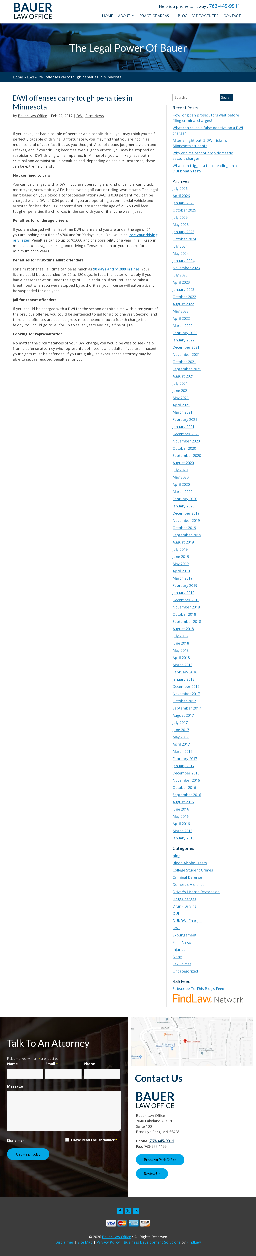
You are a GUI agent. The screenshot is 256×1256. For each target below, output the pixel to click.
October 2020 (184, 448)
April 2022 (181, 318)
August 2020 (183, 462)
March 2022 (182, 325)
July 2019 (180, 549)
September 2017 (187, 708)
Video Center (205, 15)
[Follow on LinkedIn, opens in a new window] (136, 1211)
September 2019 (187, 534)
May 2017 (181, 737)
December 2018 (186, 599)
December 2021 (186, 347)
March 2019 (182, 578)
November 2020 (186, 441)
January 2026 (183, 202)
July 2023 (180, 275)
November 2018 (186, 607)
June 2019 (181, 556)
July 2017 (180, 722)
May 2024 (181, 253)
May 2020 (181, 477)
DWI (79, 115)
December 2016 (186, 773)
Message (15, 1086)
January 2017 (183, 765)
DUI (176, 913)
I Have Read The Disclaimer (94, 1140)
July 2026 (180, 188)
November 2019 (186, 520)
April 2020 (181, 484)
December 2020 (186, 433)
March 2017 (182, 751)
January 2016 (183, 838)
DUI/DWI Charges (187, 920)
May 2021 (181, 397)
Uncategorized (185, 971)
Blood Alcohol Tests (190, 862)
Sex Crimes (182, 963)
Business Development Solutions (152, 1242)
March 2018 (182, 664)
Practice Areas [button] (154, 15)
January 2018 (183, 679)
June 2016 (181, 809)
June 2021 (181, 390)
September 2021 (187, 368)
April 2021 (181, 405)
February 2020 (185, 498)
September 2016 (187, 794)
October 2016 (184, 787)
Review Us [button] (152, 1173)
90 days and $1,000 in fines (116, 269)
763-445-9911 (224, 5)
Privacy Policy (108, 1242)
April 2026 (181, 195)
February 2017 (185, 758)
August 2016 (183, 802)
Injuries (179, 949)
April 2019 (181, 571)
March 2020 (182, 491)
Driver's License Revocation (196, 891)
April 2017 (181, 744)
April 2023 (181, 282)
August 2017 (183, 715)
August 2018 (183, 628)
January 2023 (183, 289)
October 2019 (184, 527)
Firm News (94, 115)
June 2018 (181, 643)
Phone (89, 1063)
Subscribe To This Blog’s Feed (198, 988)
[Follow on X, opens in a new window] (128, 1211)
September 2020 (187, 455)
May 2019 (181, 563)
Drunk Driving (185, 906)
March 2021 (182, 412)
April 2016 (181, 823)
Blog (182, 15)
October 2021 (184, 361)
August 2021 (183, 376)
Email (51, 1063)
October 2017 (184, 700)
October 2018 (184, 614)
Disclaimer (15, 1140)
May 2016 (181, 816)
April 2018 (181, 657)
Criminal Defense (187, 877)
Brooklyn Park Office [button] (160, 1159)
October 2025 (184, 210)
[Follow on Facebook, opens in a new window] (120, 1211)
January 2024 (183, 260)
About (124, 15)
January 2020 (183, 506)
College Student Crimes (193, 870)
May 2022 (181, 311)
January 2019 (183, 592)
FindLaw (194, 1242)
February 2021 (185, 419)
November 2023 (186, 267)
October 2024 (184, 239)
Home (107, 15)
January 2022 (183, 340)
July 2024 (180, 246)
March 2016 (182, 830)
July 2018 (180, 636)
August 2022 (183, 304)
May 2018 (181, 650)
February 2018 (185, 672)
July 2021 (180, 383)
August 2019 (183, 542)
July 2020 (180, 470)
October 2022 (184, 296)
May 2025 (181, 224)
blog (176, 855)
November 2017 (186, 693)
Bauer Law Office (32, 115)
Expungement (185, 935)
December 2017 (186, 686)
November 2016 (186, 780)
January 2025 (183, 231)
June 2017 (181, 729)
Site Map (85, 1242)
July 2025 (180, 217)
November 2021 (186, 354)
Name (12, 1063)
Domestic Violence (188, 884)
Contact (232, 15)
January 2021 (183, 426)
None (177, 956)
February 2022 (185, 332)
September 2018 (187, 621)
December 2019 (186, 513)
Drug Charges (184, 899)
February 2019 (185, 585)
